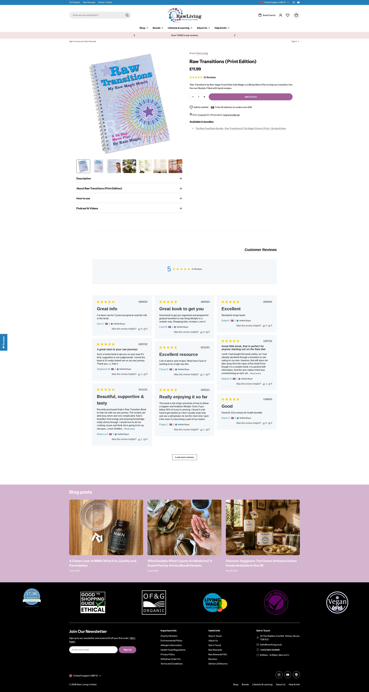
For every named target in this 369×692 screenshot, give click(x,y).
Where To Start (105, 2)
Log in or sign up (231, 114)
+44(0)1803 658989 (270, 649)
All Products (74, 2)
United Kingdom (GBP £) (275, 2)
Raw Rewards (89, 2)
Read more (255, 373)
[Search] (127, 15)
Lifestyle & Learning (262, 684)
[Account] (280, 15)
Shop (235, 684)
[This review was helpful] (139, 329)
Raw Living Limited (86, 684)
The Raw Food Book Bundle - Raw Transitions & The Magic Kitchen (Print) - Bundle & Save (240, 128)
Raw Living (202, 53)
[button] (134, 35)
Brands (245, 684)
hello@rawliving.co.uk (271, 644)
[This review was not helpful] (144, 328)
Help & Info (294, 684)
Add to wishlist (201, 107)
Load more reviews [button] (184, 457)
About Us (280, 684)
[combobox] (100, 15)
